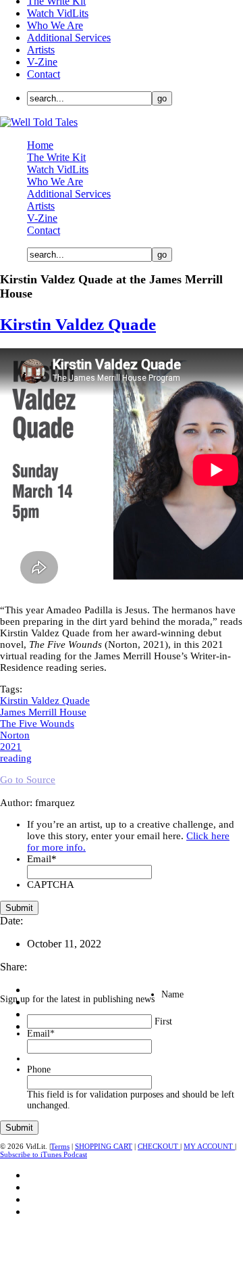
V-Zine (42, 62)
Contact (43, 74)
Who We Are (55, 25)
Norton (15, 735)
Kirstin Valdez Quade (78, 324)
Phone (39, 1069)
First (163, 1021)
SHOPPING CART (103, 1146)
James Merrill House (43, 712)
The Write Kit (56, 157)
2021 (11, 746)
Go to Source (27, 779)
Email (42, 858)
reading (16, 758)
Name (172, 994)
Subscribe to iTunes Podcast (43, 1154)
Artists (41, 49)
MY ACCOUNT (209, 1146)
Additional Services (69, 37)
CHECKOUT (159, 1146)
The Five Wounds (37, 723)
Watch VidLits (57, 13)
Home (40, 145)
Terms (60, 1146)
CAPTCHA (50, 884)
